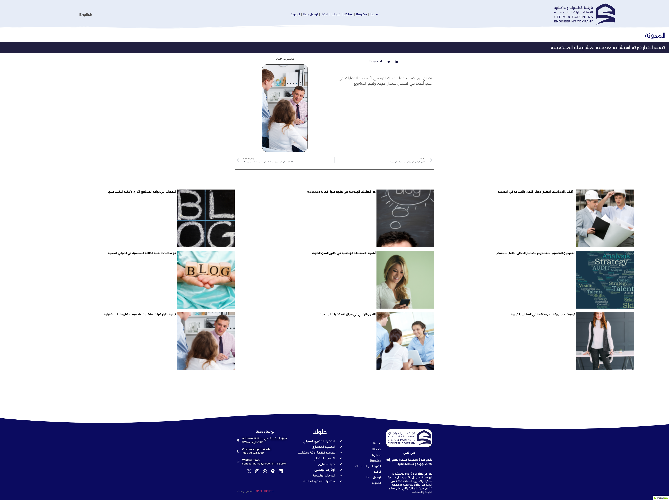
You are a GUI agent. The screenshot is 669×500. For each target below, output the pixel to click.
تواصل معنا (310, 14)
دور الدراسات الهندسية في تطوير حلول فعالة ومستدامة (341, 191)
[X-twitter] (249, 471)
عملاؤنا (348, 14)
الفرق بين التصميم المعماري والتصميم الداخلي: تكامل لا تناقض (535, 253)
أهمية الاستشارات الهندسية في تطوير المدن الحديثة (344, 253)
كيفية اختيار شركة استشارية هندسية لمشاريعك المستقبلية (140, 314)
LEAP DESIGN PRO (263, 491)
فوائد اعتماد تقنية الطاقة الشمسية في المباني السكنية (142, 253)
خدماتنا (336, 14)
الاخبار (324, 14)
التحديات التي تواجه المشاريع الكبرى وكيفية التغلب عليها (142, 191)
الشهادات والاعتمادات (368, 466)
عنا (372, 14)
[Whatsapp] (265, 471)
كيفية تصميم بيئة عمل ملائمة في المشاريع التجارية (543, 314)
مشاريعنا (361, 14)
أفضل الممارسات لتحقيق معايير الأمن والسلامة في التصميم (536, 191)
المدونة (295, 14)
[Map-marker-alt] (273, 471)
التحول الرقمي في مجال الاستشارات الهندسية (348, 314)
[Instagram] (257, 471)
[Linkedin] (280, 471)
